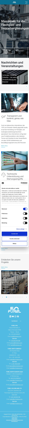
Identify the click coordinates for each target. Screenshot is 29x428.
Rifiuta (14, 243)
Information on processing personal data (14, 420)
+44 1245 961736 (15, 397)
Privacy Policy (14, 419)
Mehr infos (4, 145)
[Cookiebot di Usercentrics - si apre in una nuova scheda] (20, 183)
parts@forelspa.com (16, 345)
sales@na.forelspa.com (16, 359)
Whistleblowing (14, 421)
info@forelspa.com (16, 336)
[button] (27, 44)
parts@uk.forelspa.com (16, 403)
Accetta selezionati (14, 238)
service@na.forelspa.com (16, 366)
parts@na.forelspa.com (16, 368)
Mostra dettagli (20, 229)
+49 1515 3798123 (16, 378)
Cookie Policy (14, 417)
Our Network (14, 321)
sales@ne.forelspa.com (16, 380)
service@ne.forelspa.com (16, 384)
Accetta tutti (14, 233)
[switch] (25, 213)
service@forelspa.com (16, 343)
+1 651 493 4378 (15, 364)
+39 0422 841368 (15, 340)
